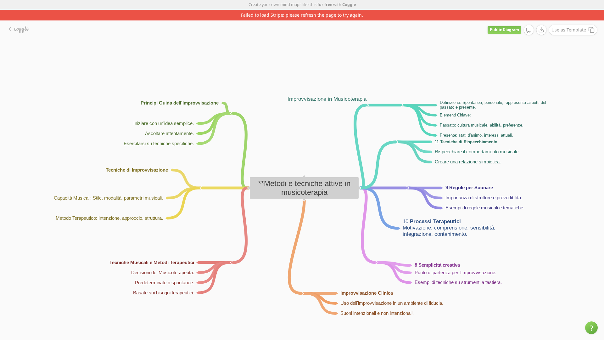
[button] (591, 327)
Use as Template (568, 30)
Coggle (349, 4)
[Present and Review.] (529, 30)
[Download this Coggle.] (541, 30)
